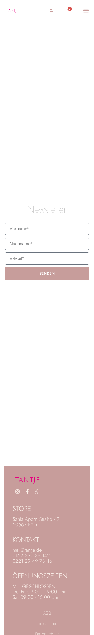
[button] (86, 10)
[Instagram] (17, 491)
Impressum (47, 623)
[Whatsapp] (37, 491)
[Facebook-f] (27, 491)
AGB (47, 613)
